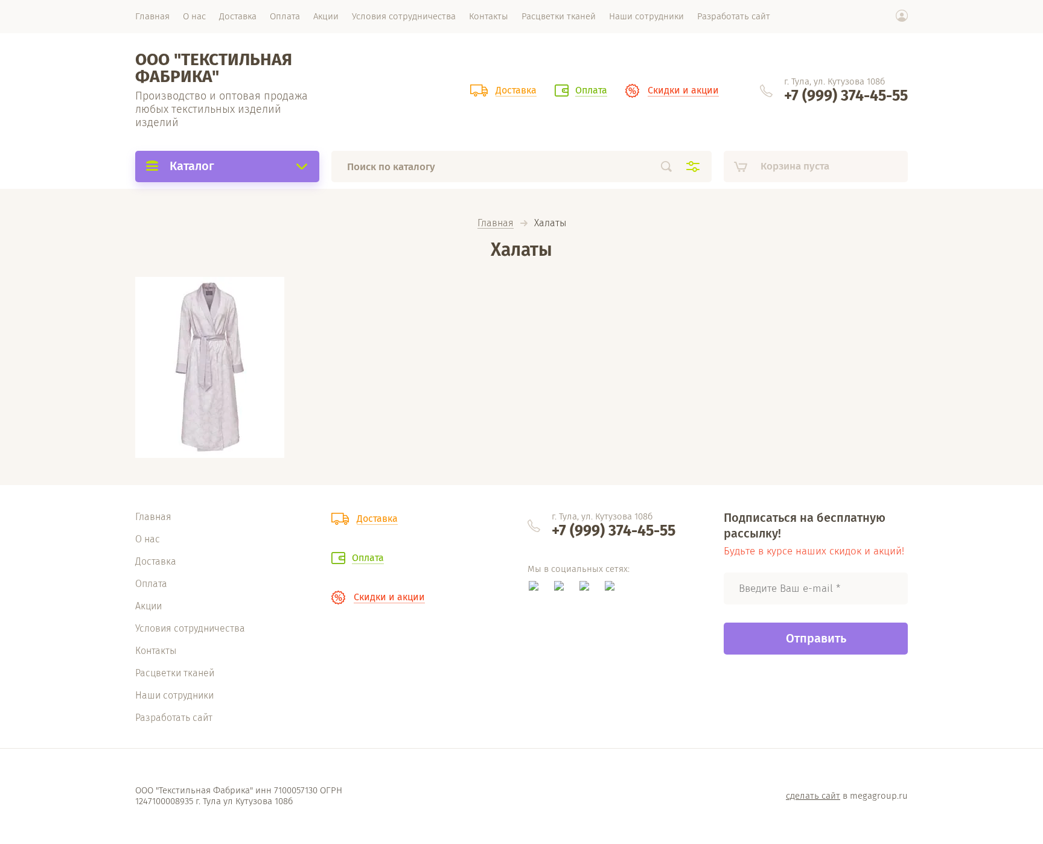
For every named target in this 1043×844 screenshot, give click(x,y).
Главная (495, 223)
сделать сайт (813, 795)
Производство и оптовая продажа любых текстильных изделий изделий (221, 109)
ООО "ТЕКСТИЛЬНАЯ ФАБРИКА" (213, 67)
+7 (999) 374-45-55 (846, 96)
